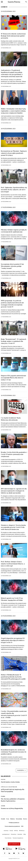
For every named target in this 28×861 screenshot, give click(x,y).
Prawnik (3, 796)
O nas (7, 819)
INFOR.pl (16, 830)
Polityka (3, 779)
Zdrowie (3, 805)
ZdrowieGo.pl (13, 834)
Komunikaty (19, 819)
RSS (22, 826)
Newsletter (20, 834)
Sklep (24, 834)
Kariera (25, 819)
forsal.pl (11, 830)
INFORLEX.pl (21, 830)
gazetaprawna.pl (5, 834)
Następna (20, 770)
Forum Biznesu (8, 838)
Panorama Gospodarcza (18, 838)
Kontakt (3, 819)
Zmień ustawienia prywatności (12, 826)
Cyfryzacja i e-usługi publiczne (9, 786)
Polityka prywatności (14, 822)
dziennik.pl (6, 830)
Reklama (12, 819)
